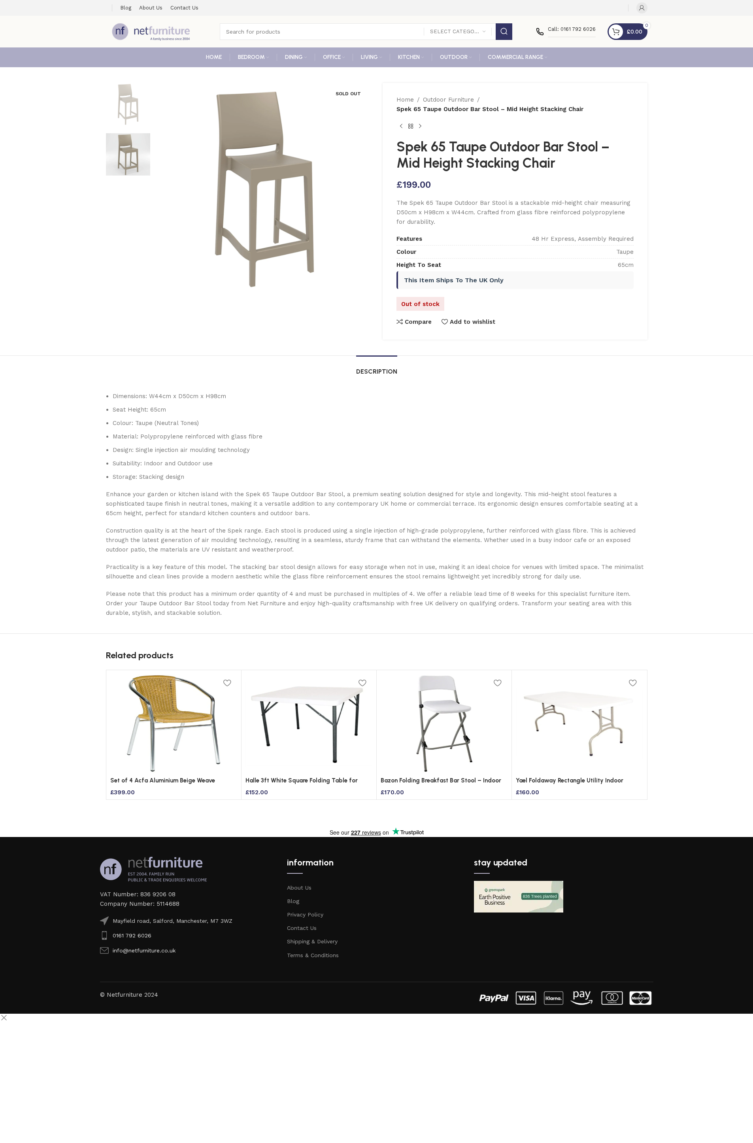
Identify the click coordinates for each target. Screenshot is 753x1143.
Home (405, 99)
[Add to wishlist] (227, 683)
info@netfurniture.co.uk (144, 950)
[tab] (376, 367)
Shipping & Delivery (312, 941)
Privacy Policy (305, 914)
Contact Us (302, 928)
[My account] (641, 8)
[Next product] (420, 126)
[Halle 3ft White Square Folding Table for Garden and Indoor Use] (308, 723)
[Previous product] (401, 126)
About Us (299, 887)
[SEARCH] (504, 31)
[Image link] (153, 868)
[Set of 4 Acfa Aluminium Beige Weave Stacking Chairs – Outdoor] (173, 723)
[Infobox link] (566, 31)
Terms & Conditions (313, 955)
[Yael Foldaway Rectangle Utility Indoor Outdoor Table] (579, 723)
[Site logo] (151, 31)
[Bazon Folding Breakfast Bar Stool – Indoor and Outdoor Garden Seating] (444, 723)
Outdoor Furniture (448, 99)
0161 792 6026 (132, 935)
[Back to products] (410, 126)
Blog (293, 901)
